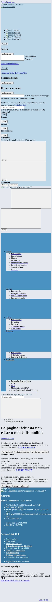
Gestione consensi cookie (16, 555)
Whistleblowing (12, 553)
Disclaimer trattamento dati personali (15, 580)
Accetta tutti (40, 452)
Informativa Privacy (14, 544)
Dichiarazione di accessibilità (17, 548)
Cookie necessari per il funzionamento (16, 477)
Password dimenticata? (10, 64)
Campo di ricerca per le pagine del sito (16, 394)
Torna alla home (7, 439)
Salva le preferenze (21, 486)
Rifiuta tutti (21, 452)
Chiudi (4, 121)
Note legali (10, 541)
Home (8, 419)
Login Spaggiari (20, 105)
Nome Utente (30, 56)
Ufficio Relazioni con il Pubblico (19, 546)
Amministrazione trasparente (17, 557)
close (4, 230)
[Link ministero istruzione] (12, 4)
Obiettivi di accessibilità (15, 550)
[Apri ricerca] (31, 198)
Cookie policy (11, 539)
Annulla (4, 185)
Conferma (13, 185)
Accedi (4, 44)
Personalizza (6, 452)
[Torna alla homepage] (26, 187)
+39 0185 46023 (16, 507)
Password (29, 59)
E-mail (27, 95)
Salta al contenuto (8, 2)
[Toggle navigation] (21, 218)
